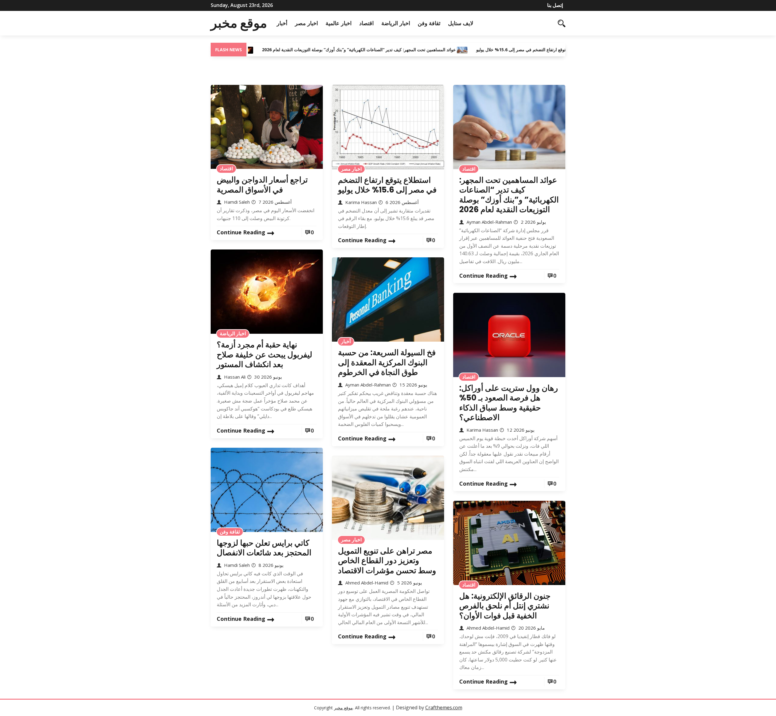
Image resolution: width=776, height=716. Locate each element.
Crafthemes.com (443, 707)
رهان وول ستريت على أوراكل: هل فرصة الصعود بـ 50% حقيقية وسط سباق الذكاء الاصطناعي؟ (508, 403)
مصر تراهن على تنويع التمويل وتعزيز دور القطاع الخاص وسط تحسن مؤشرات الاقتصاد (387, 560)
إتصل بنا (555, 5)
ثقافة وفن (429, 23)
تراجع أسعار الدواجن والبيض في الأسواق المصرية (262, 184)
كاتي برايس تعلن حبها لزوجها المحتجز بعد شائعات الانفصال (264, 547)
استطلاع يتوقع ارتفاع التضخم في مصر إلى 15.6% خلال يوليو (502, 49)
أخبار (282, 23)
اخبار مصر (306, 23)
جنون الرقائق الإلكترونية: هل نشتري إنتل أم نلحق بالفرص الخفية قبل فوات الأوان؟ (504, 606)
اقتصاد (366, 23)
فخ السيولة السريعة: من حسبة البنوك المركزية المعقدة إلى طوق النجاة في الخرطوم (387, 362)
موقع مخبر (239, 23)
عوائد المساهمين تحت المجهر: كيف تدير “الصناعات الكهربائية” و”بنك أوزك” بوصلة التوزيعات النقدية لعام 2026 (331, 49)
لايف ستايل (460, 23)
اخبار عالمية (339, 23)
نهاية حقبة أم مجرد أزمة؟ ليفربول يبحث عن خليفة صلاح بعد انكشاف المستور (264, 354)
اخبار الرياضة (395, 23)
